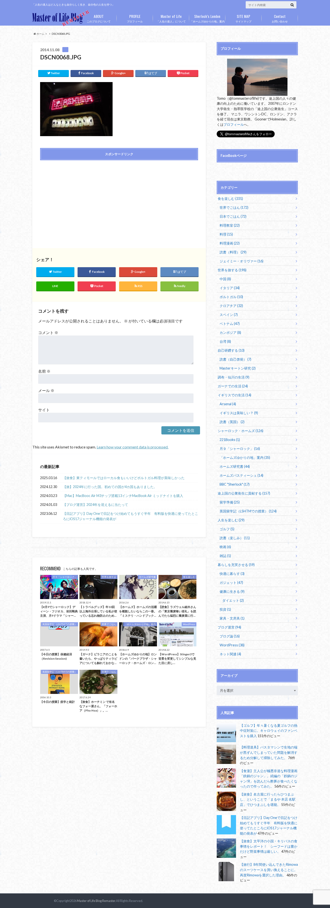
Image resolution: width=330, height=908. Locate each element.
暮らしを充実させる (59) (236, 565)
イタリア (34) (230, 288)
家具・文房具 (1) (232, 618)
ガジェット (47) (231, 582)
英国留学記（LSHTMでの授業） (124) (248, 511)
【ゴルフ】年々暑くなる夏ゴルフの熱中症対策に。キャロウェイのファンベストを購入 (268, 730)
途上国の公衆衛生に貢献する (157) (244, 493)
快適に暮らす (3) (232, 574)
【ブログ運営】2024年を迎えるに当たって (95, 505)
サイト (44, 409)
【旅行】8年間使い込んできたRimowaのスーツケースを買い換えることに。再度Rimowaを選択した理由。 (269, 869)
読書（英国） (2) (232, 422)
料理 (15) (226, 234)
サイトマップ (243, 18)
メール (46, 390)
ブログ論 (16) (230, 636)
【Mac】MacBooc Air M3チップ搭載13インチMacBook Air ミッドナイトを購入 (123, 496)
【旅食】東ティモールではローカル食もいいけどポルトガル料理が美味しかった (124, 478)
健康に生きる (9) (232, 591)
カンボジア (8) (230, 332)
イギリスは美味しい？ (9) (239, 413)
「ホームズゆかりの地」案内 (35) (245, 457)
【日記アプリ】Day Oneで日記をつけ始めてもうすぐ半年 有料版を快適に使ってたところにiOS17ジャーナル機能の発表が (130, 516)
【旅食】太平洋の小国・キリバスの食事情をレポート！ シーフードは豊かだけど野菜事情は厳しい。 (268, 846)
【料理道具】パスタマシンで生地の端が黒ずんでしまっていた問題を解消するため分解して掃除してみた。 (268, 752)
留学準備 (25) (230, 502)
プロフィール (135, 18)
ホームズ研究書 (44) (235, 466)
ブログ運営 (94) (229, 627)
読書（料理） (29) (233, 252)
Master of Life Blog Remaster (96, 901)
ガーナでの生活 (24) (233, 386)
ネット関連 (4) (230, 654)
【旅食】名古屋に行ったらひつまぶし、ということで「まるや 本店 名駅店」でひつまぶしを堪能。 (267, 799)
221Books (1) (230, 440)
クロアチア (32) (231, 306)
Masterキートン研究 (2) (238, 368)
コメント (48, 332)
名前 (44, 371)
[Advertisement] (78, 198)
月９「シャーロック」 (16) (240, 449)
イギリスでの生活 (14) (234, 395)
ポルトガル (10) (231, 297)
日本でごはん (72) (233, 216)
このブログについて (99, 18)
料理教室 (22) (230, 225)
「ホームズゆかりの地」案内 (207, 18)
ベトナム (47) (230, 323)
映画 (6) (225, 547)
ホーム (40, 33)
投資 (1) (225, 609)
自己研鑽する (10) (231, 350)
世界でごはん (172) (234, 207)
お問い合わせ (280, 18)
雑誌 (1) (225, 556)
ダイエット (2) (233, 600)
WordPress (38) (232, 645)
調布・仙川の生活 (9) (233, 377)
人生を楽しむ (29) (231, 520)
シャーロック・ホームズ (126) (240, 431)
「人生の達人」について (171, 18)
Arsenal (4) (228, 404)
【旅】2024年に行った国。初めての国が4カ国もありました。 (110, 487)
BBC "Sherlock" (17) (235, 484)
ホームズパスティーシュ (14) (241, 475)
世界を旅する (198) (232, 270)
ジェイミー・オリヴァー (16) (241, 261)
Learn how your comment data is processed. (132, 447)
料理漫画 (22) (230, 243)
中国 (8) (225, 279)
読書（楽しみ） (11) (235, 538)
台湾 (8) (225, 341)
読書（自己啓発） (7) (235, 359)
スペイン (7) (229, 315)
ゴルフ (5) (227, 529)
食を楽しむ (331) (230, 198)
